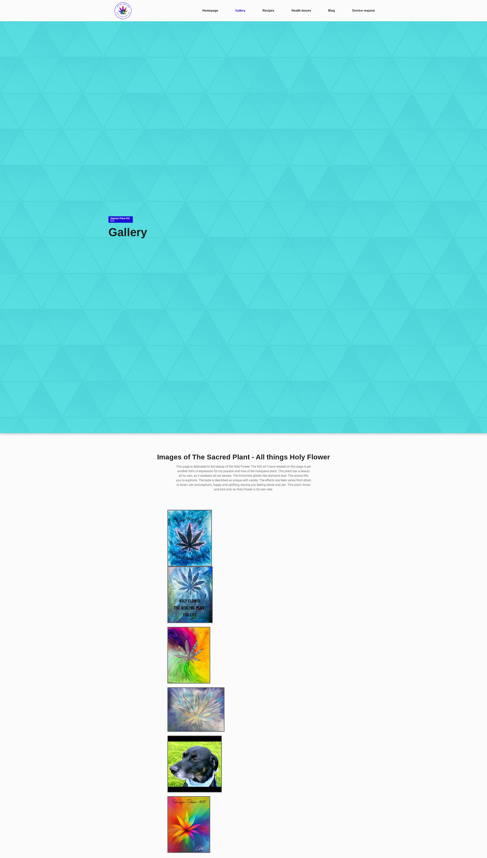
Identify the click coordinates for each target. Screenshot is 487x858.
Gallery (240, 10)
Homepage (210, 10)
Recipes (268, 10)
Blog (331, 10)
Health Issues (301, 10)
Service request (363, 10)
